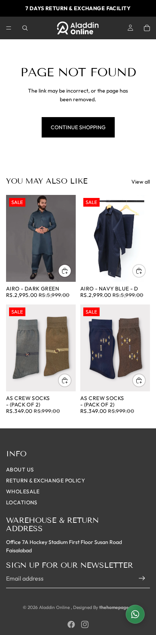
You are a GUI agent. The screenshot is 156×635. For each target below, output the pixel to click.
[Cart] (147, 28)
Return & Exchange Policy (45, 480)
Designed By (86, 607)
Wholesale (23, 491)
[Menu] (8, 28)
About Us (20, 469)
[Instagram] (84, 624)
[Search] (25, 28)
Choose (71, 270)
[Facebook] (71, 624)
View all (140, 181)
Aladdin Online (55, 607)
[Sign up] (142, 578)
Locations (21, 502)
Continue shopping (78, 127)
